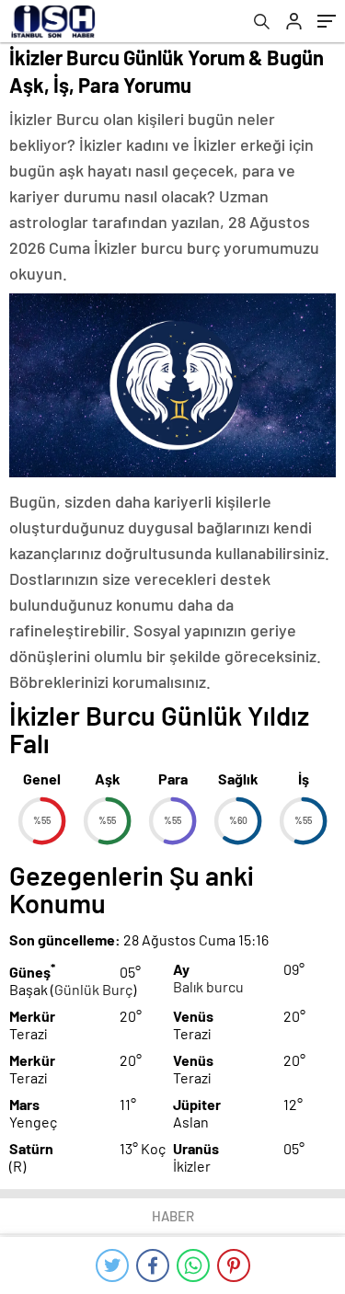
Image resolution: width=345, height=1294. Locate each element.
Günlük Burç (93, 989)
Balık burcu (208, 986)
